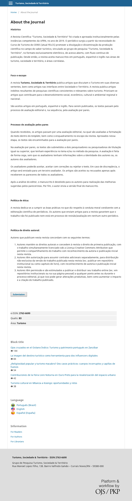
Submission (19, 294)
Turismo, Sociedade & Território (32, 3)
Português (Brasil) (26, 405)
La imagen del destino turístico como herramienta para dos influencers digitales (54, 355)
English (21, 409)
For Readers (16, 431)
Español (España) (26, 412)
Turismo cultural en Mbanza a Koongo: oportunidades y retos (44, 383)
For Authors (16, 436)
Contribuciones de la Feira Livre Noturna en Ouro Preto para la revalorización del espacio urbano (63, 374)
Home (14, 12)
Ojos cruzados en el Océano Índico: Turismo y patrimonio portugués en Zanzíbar (54, 347)
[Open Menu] (10, 3)
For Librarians (17, 441)
